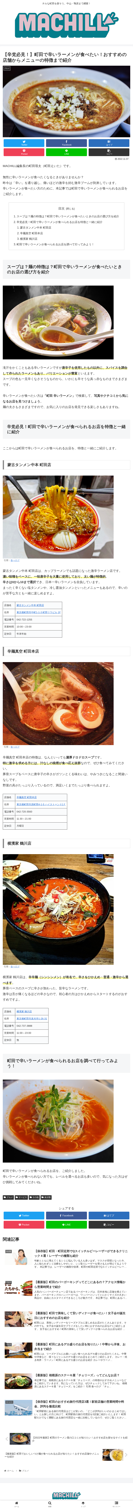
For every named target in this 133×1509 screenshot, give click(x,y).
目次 (61, 208)
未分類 (47, 1197)
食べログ (15, 560)
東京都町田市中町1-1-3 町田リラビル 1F (39, 612)
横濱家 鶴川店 (28, 238)
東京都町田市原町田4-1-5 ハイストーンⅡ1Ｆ (41, 804)
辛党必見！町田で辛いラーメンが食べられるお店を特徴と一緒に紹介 (60, 222)
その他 (35, 1197)
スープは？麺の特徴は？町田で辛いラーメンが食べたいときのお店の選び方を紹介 (68, 216)
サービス (23, 1197)
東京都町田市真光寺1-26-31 (32, 1018)
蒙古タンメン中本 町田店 (35, 227)
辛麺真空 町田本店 (31, 233)
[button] (123, 765)
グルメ (10, 1197)
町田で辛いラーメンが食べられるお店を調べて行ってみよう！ (55, 244)
